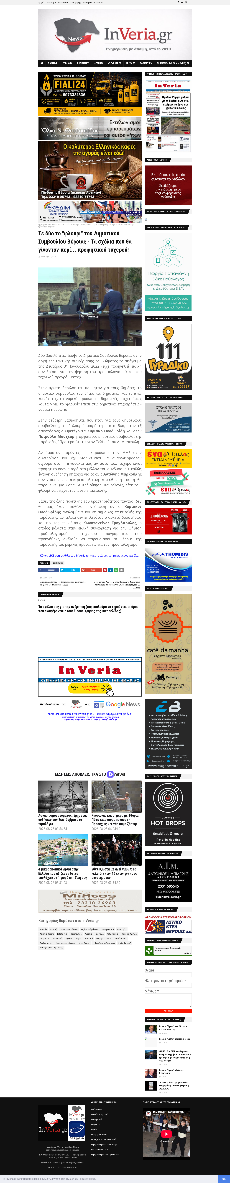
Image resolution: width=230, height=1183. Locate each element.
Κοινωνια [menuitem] (67, 63)
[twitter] (182, 2)
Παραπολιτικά (57, 225)
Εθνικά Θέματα (121, 938)
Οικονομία (100, 934)
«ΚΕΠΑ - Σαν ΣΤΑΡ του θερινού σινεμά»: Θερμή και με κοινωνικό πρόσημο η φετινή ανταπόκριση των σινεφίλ (175, 1056)
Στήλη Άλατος (84, 943)
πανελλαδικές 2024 (100, 1149)
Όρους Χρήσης (84, 611)
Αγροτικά (88, 934)
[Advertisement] (90, 742)
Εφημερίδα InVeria (103, 938)
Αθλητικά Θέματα (47, 934)
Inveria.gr (45, 256)
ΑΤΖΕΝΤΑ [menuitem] (98, 63)
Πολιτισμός (121, 929)
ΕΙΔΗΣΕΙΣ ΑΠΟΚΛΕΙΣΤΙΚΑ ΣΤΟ (81, 774)
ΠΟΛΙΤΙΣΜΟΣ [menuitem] (83, 63)
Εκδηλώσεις (62, 934)
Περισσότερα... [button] (88, 1179)
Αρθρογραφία (112, 934)
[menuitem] (42, 63)
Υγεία (94, 1129)
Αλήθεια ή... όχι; (46, 943)
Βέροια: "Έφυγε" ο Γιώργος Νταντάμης (171, 1071)
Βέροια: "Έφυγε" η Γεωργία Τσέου (174, 1039)
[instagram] (186, 2)
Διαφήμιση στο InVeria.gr (93, 2)
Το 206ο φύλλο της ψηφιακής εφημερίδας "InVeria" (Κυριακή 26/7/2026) (174, 1085)
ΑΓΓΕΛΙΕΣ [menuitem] (130, 63)
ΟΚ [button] (224, 1179)
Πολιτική (53, 929)
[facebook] (178, 2)
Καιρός (78, 938)
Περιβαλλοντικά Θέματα (65, 943)
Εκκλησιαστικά (108, 929)
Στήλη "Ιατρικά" (124, 943)
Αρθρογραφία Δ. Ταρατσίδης (51, 947)
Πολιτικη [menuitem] (53, 63)
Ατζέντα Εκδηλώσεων (89, 929)
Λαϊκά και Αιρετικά (129, 934)
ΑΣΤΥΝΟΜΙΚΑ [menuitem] (114, 63)
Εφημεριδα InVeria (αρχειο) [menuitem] (171, 63)
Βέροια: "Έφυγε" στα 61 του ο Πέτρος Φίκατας (173, 1028)
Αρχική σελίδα (44, 225)
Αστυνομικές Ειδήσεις (69, 929)
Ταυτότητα (51, 2)
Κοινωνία (43, 929)
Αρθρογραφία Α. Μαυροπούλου (105, 1154)
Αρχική (41, 2)
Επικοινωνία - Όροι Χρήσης (69, 2)
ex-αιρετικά (57, 938)
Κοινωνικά (89, 938)
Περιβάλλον (44, 938)
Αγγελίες (69, 938)
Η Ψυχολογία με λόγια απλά (104, 943)
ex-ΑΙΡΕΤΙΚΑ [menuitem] (146, 63)
